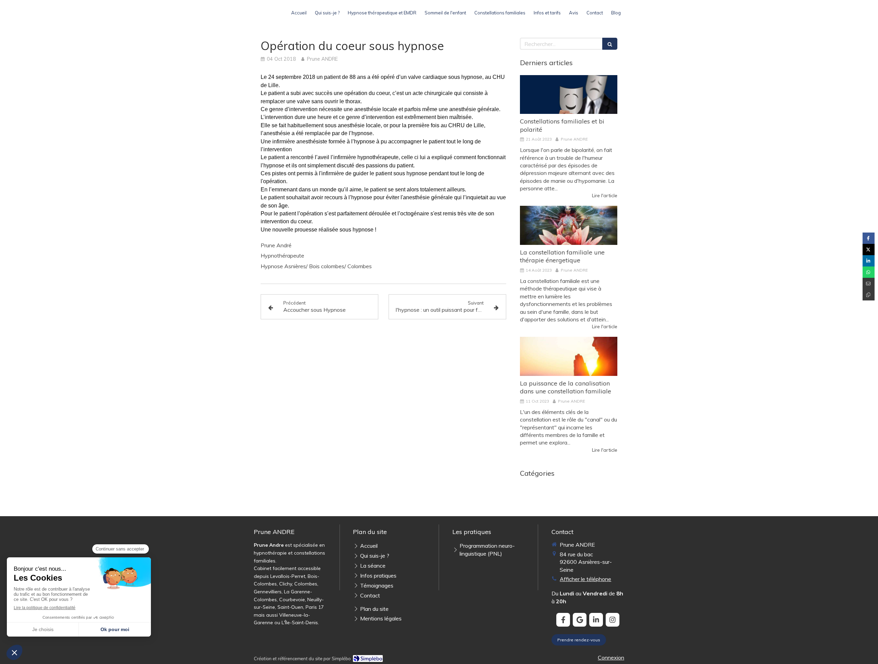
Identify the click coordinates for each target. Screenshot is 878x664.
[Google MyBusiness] (579, 620)
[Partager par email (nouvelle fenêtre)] (869, 283)
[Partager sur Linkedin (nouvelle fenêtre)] (869, 260)
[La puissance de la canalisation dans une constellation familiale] (568, 356)
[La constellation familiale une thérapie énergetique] (568, 225)
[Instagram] (612, 620)
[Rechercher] (609, 44)
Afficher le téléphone (585, 579)
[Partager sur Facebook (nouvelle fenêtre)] (869, 238)
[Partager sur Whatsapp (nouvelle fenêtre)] (869, 272)
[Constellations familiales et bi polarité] (568, 94)
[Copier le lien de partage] (869, 294)
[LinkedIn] (596, 620)
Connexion (611, 657)
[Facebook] (563, 620)
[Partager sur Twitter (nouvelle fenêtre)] (869, 249)
